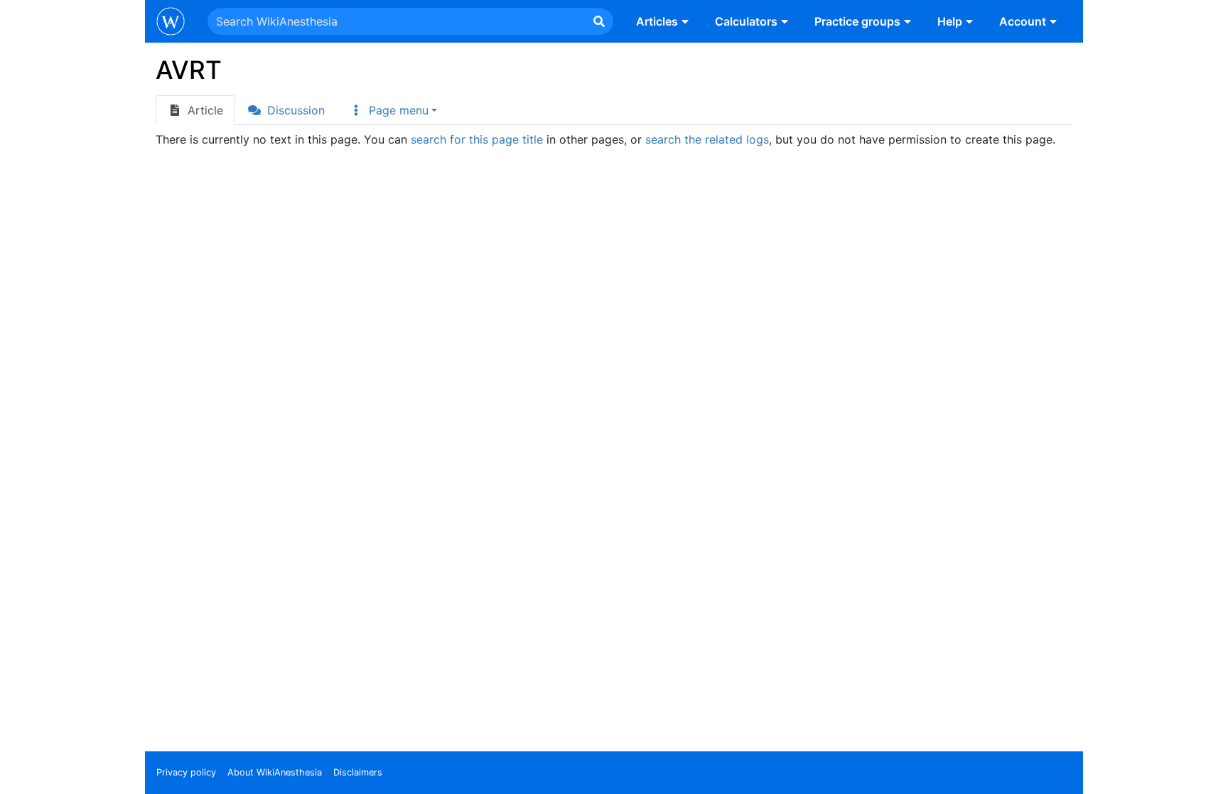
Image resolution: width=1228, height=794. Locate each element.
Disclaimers (357, 772)
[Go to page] (599, 21)
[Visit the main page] (170, 22)
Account (1022, 21)
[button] (393, 110)
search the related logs (707, 139)
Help (949, 21)
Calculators (746, 21)
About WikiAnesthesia (274, 772)
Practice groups (857, 21)
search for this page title (477, 139)
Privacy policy (186, 772)
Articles (657, 21)
